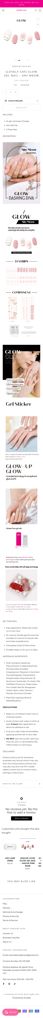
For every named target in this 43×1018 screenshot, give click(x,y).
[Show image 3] (23, 60)
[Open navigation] (3, 10)
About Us (7, 942)
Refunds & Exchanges (13, 912)
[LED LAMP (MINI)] (10, 846)
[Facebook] (4, 983)
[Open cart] (40, 10)
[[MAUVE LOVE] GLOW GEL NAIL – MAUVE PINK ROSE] (27, 846)
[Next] (28, 60)
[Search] (36, 10)
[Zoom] (38, 19)
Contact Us (8, 933)
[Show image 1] (19, 60)
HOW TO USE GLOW (12, 784)
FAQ (5, 904)
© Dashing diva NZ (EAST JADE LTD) (21, 994)
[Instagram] (9, 983)
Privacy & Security (11, 916)
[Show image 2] (21, 60)
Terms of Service (10, 920)
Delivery (6, 908)
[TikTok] (15, 983)
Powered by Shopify (21, 998)
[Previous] (14, 60)
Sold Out (21, 108)
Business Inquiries (11, 938)
